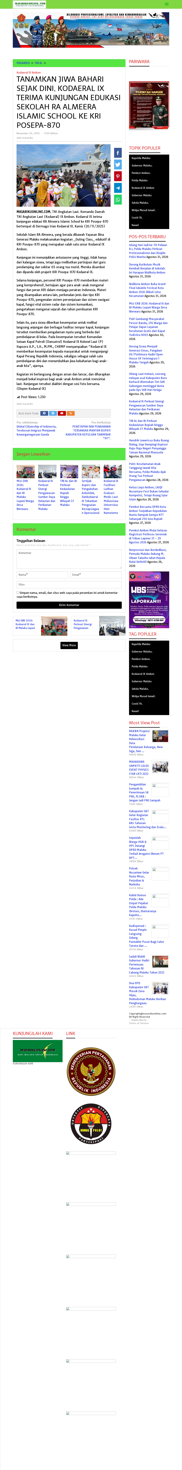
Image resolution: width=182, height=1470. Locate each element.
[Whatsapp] (118, 200)
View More (69, 645)
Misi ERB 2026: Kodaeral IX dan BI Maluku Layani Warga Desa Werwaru (25, 628)
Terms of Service (139, 1023)
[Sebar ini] (118, 153)
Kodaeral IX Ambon (29, 72)
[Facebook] (44, 413)
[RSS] (71, 413)
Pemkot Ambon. (141, 173)
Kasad (135, 225)
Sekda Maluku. (140, 202)
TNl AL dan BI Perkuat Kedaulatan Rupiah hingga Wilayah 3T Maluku (68, 493)
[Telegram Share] (118, 188)
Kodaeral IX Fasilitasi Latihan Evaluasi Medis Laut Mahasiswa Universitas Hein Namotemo (111, 497)
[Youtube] (62, 413)
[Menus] (166, 4)
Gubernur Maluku (142, 195)
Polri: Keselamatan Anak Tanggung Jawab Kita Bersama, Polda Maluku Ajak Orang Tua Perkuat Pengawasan (147, 472)
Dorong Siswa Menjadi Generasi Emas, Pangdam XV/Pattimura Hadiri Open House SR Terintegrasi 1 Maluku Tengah (146, 354)
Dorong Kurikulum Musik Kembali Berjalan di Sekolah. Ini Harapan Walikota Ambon (147, 268)
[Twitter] (53, 413)
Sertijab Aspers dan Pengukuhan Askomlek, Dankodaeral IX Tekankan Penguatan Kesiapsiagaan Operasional (90, 497)
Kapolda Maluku (141, 158)
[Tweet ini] (118, 164)
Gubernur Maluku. (142, 165)
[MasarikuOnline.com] (29, 4)
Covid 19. (137, 217)
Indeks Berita (138, 1020)
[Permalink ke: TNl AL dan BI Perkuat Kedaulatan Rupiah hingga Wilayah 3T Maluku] (69, 471)
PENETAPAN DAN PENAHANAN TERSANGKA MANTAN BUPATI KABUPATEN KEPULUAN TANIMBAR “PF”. (88, 430)
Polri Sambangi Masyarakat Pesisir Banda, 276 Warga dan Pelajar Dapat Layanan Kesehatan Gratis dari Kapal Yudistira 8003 (148, 327)
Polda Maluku (140, 180)
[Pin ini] (118, 176)
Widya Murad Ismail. (144, 210)
